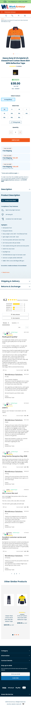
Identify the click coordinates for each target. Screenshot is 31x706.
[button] (12, 54)
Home (2, 19)
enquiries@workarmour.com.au (10, 180)
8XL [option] (19, 117)
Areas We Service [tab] (7, 694)
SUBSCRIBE (15, 678)
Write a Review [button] (16, 314)
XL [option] (4, 113)
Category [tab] (4, 651)
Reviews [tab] (5, 323)
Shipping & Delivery (10, 281)
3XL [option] (19, 113)
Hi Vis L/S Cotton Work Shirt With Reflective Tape (22, 617)
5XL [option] (4, 117)
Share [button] (5, 370)
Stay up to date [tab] (6, 665)
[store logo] (15, 7)
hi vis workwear (22, 265)
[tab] (15, 189)
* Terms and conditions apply (9, 173)
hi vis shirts (4, 265)
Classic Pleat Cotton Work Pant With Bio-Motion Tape (9, 618)
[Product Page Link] (9, 600)
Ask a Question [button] (16, 318)
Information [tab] (5, 655)
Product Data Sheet (10, 200)
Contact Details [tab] (6, 660)
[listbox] (15, 99)
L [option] (26, 109)
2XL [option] (12, 113)
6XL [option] (12, 117)
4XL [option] (27, 113)
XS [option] (4, 109)
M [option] (19, 109)
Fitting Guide (16, 122)
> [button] (19, 573)
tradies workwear (13, 265)
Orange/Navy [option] (8, 99)
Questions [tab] (14, 323)
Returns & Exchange (10, 286)
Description (6, 189)
